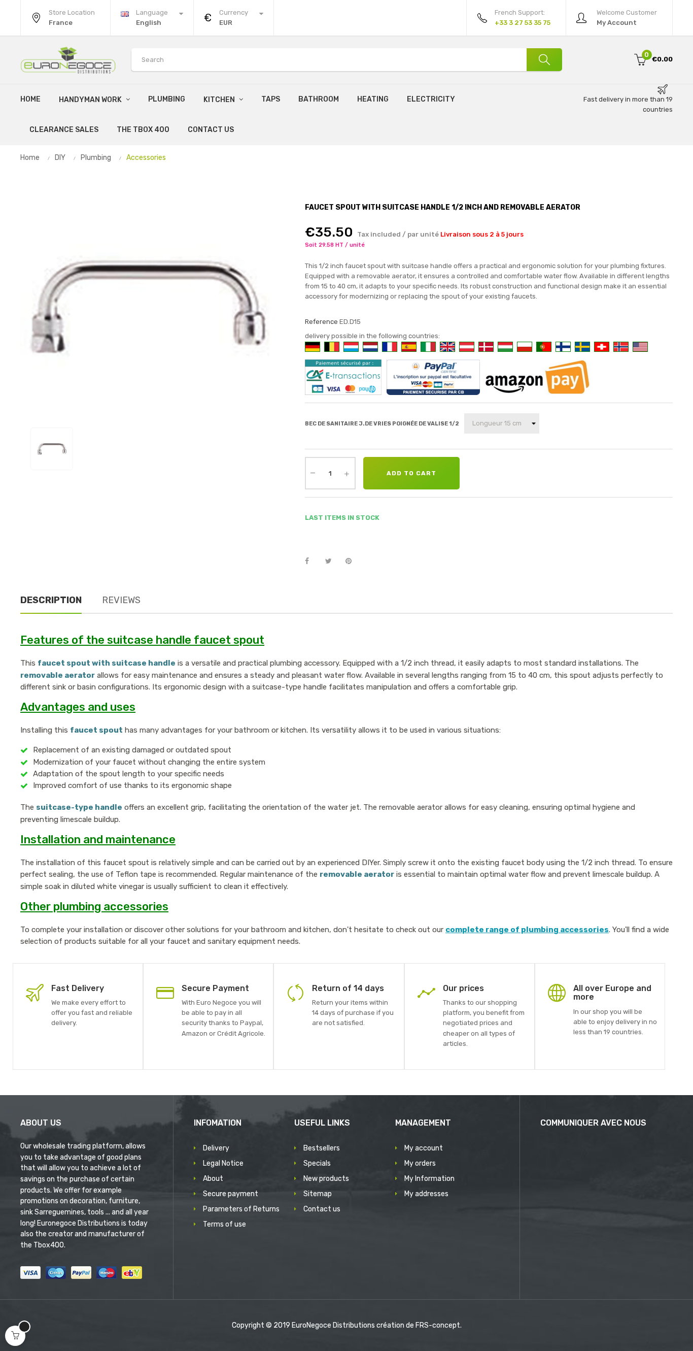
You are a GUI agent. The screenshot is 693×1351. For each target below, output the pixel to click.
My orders (420, 1163)
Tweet (332, 561)
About (213, 1178)
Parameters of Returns (241, 1209)
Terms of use (224, 1224)
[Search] (544, 59)
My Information (429, 1178)
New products (326, 1178)
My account (423, 1148)
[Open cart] (15, 1336)
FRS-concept (437, 1325)
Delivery (216, 1148)
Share (312, 561)
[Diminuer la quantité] (313, 472)
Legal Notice (223, 1163)
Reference (321, 321)
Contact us (321, 1209)
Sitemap (317, 1194)
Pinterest (353, 561)
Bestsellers (321, 1148)
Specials (317, 1163)
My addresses (426, 1194)
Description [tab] (51, 600)
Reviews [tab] (121, 600)
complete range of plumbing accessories (527, 929)
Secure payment (230, 1194)
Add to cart (411, 473)
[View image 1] (51, 448)
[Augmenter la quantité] (347, 473)
